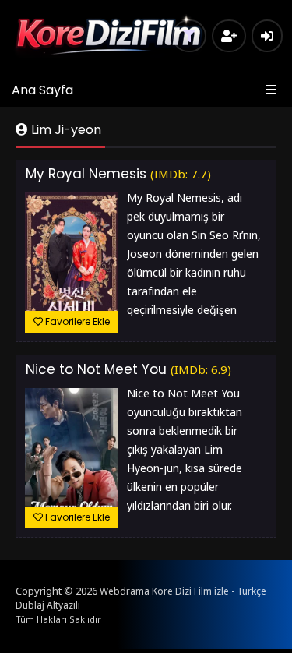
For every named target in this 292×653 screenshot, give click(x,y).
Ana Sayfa (42, 90)
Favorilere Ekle (76, 321)
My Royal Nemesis (86, 173)
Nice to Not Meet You (96, 369)
